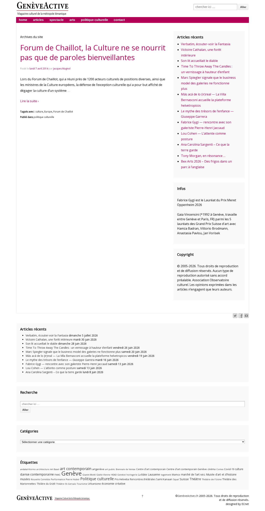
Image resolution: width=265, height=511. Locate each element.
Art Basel (54, 469)
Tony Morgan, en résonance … (203, 156)
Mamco (176, 474)
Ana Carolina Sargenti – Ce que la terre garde (54, 372)
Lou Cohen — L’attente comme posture (51, 368)
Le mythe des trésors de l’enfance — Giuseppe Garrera (60, 360)
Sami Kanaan (164, 479)
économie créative (113, 483)
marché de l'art (190, 474)
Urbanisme (94, 483)
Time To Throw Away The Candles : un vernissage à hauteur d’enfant (69, 347)
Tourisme (82, 483)
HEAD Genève (118, 474)
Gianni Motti (89, 474)
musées (25, 479)
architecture (42, 469)
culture (39, 111)
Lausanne (154, 474)
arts (72, 20)
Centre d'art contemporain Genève (186, 469)
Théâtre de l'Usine (212, 479)
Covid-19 (229, 469)
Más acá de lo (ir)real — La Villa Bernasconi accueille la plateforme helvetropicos (206, 100)
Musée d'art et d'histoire (221, 474)
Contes (219, 469)
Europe (48, 111)
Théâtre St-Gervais (66, 483)
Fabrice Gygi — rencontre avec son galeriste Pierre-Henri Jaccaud (66, 364)
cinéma (212, 469)
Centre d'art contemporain (151, 469)
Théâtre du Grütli (46, 483)
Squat (176, 479)
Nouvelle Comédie (40, 479)
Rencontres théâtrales (142, 479)
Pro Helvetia (122, 479)
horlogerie (131, 474)
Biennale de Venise (125, 469)
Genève (71, 473)
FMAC (58, 474)
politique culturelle (94, 20)
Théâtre (195, 479)
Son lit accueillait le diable (199, 61)
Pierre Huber (73, 479)
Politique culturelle (97, 478)
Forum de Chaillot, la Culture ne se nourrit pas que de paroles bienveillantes (92, 52)
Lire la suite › (29, 101)
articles (38, 20)
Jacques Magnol (61, 68)
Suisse (184, 479)
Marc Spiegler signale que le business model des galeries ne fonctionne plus (208, 83)
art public (110, 469)
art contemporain (75, 468)
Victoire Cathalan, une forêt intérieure (49, 339)
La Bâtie (142, 474)
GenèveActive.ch (188, 496)
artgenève (98, 469)
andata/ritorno (28, 469)
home (23, 20)
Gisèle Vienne (103, 474)
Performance (58, 479)
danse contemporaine (37, 474)
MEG (202, 474)
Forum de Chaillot (63, 111)
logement (166, 474)
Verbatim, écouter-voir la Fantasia (205, 44)
